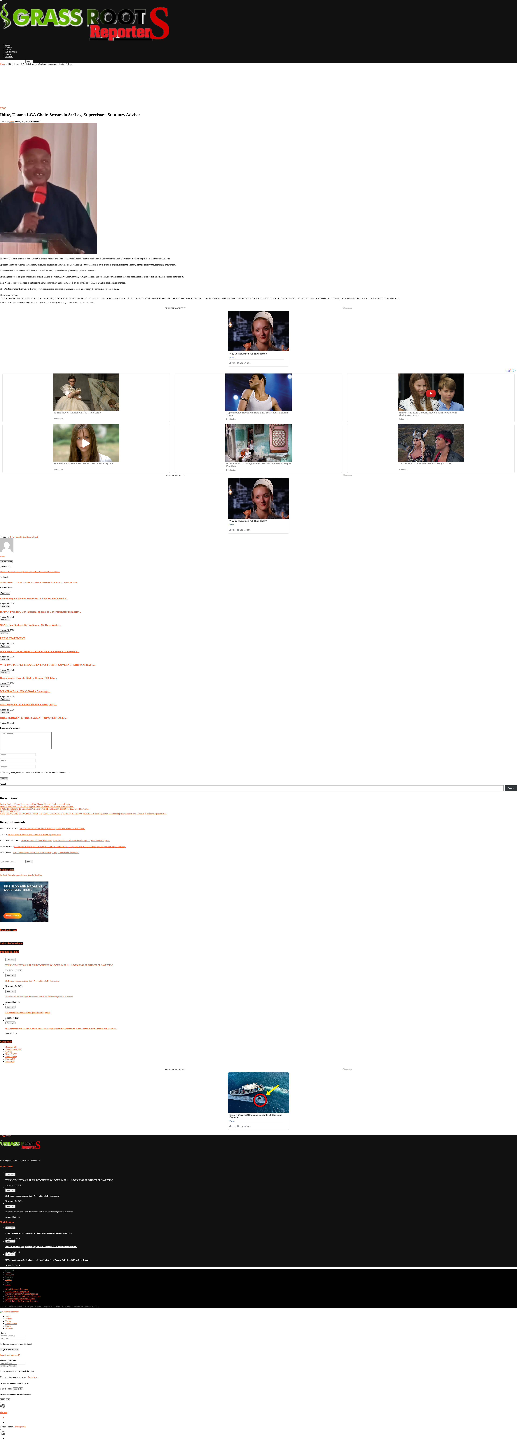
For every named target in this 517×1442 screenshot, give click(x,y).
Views (8, 49)
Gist (8, 1052)
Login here (32, 1377)
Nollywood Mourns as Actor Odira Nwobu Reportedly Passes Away (32, 981)
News (7, 44)
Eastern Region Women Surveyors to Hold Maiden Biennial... (34, 598)
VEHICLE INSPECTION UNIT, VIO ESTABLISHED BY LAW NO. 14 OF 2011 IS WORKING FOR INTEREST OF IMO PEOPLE (59, 965)
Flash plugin (20, 1427)
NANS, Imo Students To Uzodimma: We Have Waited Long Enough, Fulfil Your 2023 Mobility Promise (44, 809)
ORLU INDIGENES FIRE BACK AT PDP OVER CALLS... (33, 717)
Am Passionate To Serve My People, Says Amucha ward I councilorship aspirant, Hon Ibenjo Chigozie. (65, 840)
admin (11, 121)
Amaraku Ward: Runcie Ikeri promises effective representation (34, 834)
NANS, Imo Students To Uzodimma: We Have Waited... (30, 625)
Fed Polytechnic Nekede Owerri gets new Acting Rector (27, 1013)
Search (29, 61)
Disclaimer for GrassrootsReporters (20, 1299)
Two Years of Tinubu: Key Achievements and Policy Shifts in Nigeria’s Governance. (39, 997)
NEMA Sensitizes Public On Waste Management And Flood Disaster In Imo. (52, 828)
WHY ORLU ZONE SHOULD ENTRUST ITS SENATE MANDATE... (39, 651)
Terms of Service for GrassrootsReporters (23, 1296)
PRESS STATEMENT (12, 638)
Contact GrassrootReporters (17, 1291)
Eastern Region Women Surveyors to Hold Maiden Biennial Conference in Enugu (35, 804)
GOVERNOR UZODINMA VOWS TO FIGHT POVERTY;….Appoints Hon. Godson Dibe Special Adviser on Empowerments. (70, 846)
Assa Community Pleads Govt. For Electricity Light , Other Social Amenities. (46, 852)
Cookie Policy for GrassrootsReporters (21, 1301)
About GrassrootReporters (16, 1289)
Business (9, 56)
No (21, 1389)
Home (2, 64)
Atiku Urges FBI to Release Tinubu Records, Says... (28, 704)
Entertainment (11, 52)
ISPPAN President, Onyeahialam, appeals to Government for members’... (40, 611)
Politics (8, 47)
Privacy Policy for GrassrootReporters (21, 1294)
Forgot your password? (10, 1355)
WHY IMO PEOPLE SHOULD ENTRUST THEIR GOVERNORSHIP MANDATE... (47, 664)
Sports (8, 54)
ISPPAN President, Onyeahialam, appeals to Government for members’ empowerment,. (37, 806)
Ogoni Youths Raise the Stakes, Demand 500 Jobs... (28, 678)
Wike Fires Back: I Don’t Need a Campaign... (25, 691)
